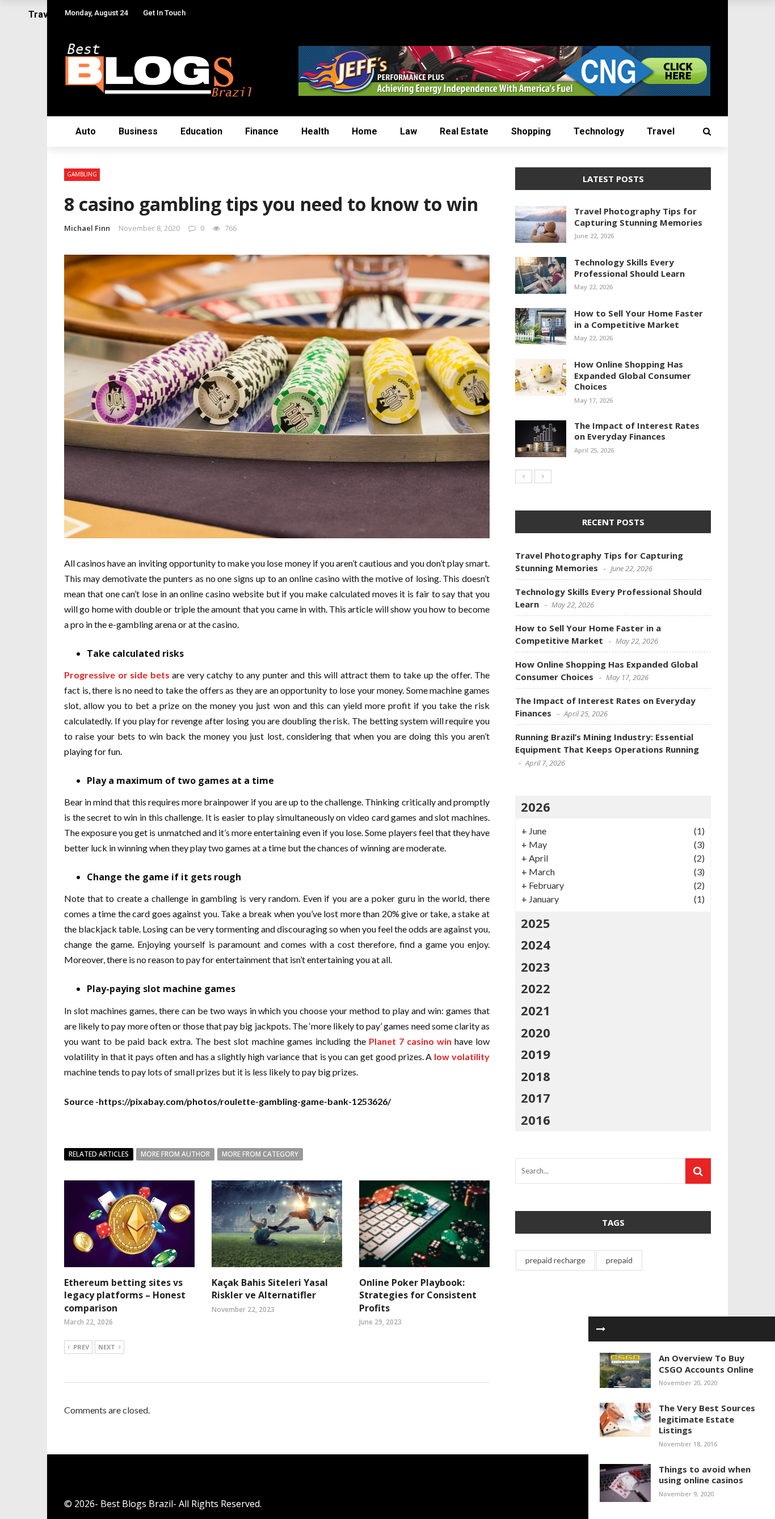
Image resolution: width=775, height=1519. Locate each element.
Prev (81, 1347)
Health (315, 131)
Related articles (99, 1154)
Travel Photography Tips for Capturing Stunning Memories (638, 216)
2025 (535, 922)
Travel (661, 131)
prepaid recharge (555, 1260)
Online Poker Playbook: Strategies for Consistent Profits (418, 1295)
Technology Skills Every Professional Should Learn (629, 267)
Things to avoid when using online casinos (705, 1474)
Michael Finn (87, 228)
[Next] (542, 476)
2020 (535, 1032)
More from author (175, 1154)
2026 (535, 806)
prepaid (619, 1260)
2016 (535, 1119)
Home (364, 131)
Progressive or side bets (117, 674)
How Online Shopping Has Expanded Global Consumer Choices (632, 375)
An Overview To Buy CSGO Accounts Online (706, 1363)
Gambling (82, 174)
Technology (599, 131)
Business (138, 131)
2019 (535, 1053)
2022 (535, 988)
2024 (535, 944)
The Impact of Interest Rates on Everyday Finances (637, 431)
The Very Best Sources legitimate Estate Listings (707, 1419)
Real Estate (464, 131)
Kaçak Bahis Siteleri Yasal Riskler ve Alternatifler (270, 1288)
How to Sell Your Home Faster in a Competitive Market (638, 318)
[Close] (600, 1329)
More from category (260, 1154)
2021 (535, 1010)
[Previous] (523, 476)
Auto (85, 131)
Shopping (531, 131)
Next (106, 1347)
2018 (535, 1076)
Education (201, 131)
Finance (262, 131)
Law (408, 131)
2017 (535, 1097)
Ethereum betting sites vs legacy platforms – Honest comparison (125, 1295)
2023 (535, 966)
